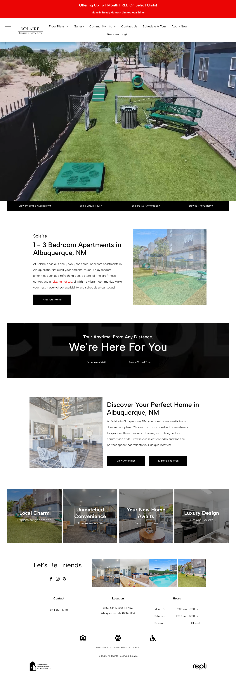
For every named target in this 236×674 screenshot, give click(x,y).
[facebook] (51, 579)
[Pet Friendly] (118, 640)
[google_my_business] (64, 579)
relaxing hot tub (61, 281)
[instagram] (58, 579)
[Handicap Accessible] (153, 640)
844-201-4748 (59, 609)
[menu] (8, 26)
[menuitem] (58, 26)
